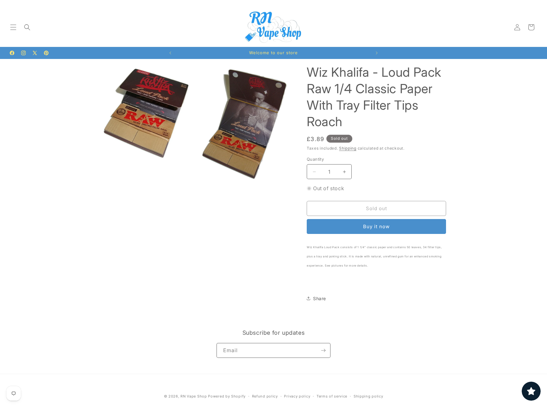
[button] (13, 27)
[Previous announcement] (170, 53)
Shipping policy (368, 396)
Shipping (347, 148)
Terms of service (332, 396)
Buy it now (376, 226)
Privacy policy (297, 396)
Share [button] (319, 298)
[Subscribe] (323, 350)
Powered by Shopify (227, 396)
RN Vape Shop (193, 396)
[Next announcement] (377, 53)
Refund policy (265, 396)
